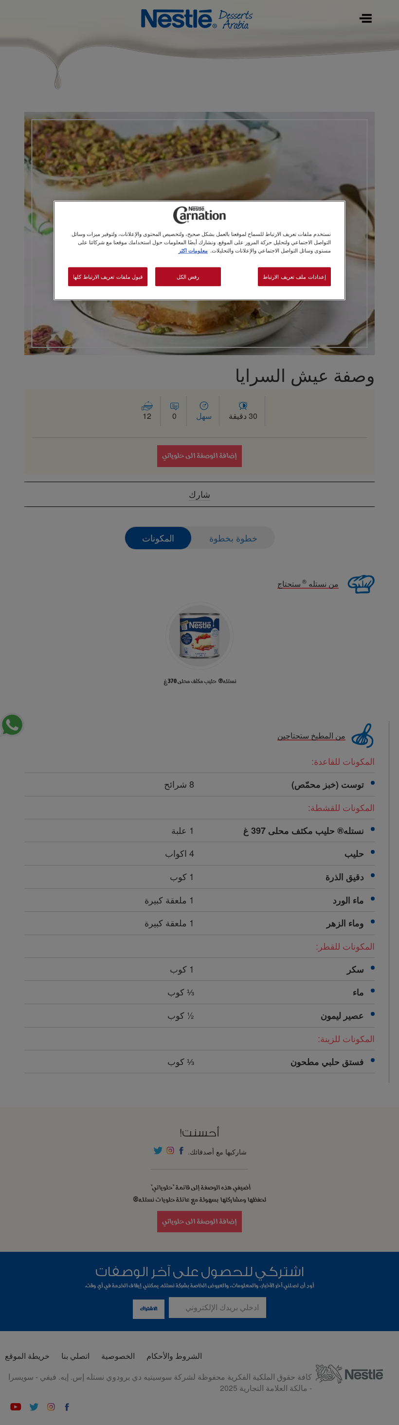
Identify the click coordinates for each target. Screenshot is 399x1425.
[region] (199, 251)
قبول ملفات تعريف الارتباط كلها (108, 276)
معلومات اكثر (193, 250)
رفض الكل (188, 276)
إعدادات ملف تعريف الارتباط (294, 276)
